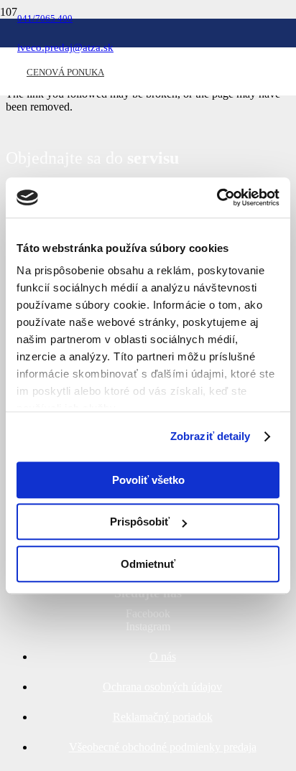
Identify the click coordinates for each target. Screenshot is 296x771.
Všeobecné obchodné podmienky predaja (162, 747)
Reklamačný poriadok (163, 717)
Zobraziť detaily (210, 436)
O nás (162, 656)
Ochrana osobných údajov (162, 687)
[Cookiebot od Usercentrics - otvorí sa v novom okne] (216, 197)
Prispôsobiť (140, 521)
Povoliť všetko (148, 480)
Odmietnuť (148, 564)
